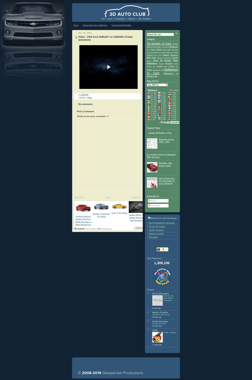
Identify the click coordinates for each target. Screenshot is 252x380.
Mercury (159, 58)
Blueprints (174, 47)
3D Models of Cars (159, 43)
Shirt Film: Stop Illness (161, 315)
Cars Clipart (156, 50)
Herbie (176, 52)
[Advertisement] (106, 188)
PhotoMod (153, 237)
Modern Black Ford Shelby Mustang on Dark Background (137, 218)
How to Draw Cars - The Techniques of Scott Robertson (167, 181)
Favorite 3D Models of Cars (160, 133)
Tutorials (171, 66)
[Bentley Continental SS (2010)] (101, 211)
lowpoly (166, 55)
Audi (162, 47)
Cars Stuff (166, 49)
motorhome (167, 58)
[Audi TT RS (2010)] (119, 210)
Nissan (149, 60)
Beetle (167, 47)
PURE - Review (169, 333)
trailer (165, 66)
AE (173, 44)
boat (148, 49)
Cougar (149, 52)
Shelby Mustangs (156, 230)
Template (159, 66)
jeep (155, 55)
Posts (153, 201)
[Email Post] (89, 95)
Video (89, 98)
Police (176, 63)
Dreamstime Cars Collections (95, 25)
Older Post (136, 197)
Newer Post (79, 197)
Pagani (161, 63)
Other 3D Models (162, 60)
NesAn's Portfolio (156, 234)
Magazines (174, 55)
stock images (91, 229)
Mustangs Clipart (159, 324)
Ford (168, 52)
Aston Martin (156, 47)
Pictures (168, 64)
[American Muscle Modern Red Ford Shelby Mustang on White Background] (83, 214)
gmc (171, 52)
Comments (155, 206)
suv (154, 66)
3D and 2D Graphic (157, 227)
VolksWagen (156, 70)
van (177, 66)
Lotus (160, 55)
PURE (155, 330)
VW (162, 70)
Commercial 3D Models (121, 25)
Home (76, 25)
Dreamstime (106, 229)
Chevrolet (175, 49)
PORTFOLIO (140, 228)
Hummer (150, 55)
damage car (156, 52)
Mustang (175, 58)
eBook (163, 52)
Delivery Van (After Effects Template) (168, 298)
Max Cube (151, 58)
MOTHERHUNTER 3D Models (162, 223)
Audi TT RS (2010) (119, 213)
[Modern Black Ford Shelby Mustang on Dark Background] (137, 212)
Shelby (149, 66)
